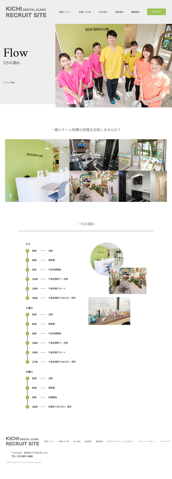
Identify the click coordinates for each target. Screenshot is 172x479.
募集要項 (135, 11)
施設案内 (119, 11)
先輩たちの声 (85, 11)
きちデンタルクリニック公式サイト (120, 441)
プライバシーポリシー (147, 441)
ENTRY (156, 11)
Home (6, 82)
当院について (65, 11)
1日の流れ (103, 11)
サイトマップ (165, 441)
